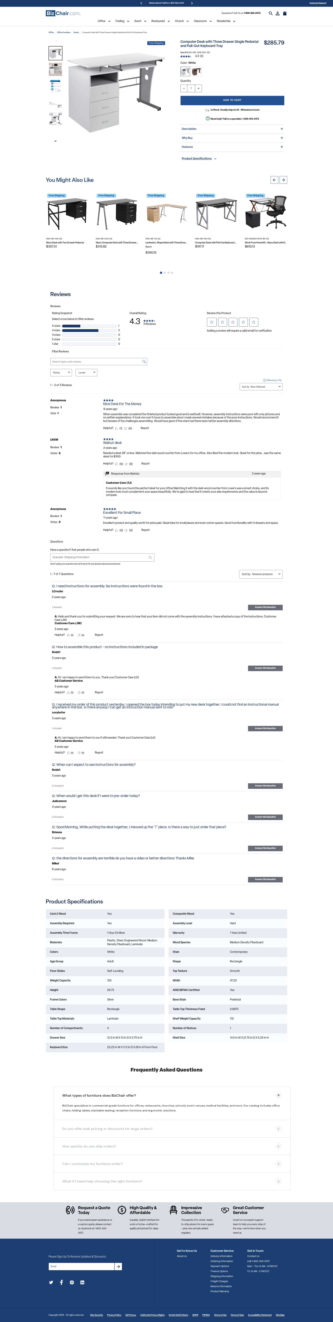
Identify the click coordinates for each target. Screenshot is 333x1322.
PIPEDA (206, 1315)
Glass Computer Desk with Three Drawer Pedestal (117, 243)
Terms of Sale (237, 1315)
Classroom (200, 21)
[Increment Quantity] (198, 88)
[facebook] (61, 1283)
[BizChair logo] (63, 13)
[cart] (284, 15)
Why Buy (187, 138)
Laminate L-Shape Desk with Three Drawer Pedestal (167, 243)
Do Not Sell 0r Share (178, 1315)
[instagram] (71, 1283)
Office (101, 21)
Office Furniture (63, 33)
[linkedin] (82, 1283)
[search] (271, 13)
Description (189, 129)
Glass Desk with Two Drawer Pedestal (65, 243)
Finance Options (219, 1271)
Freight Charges (219, 1281)
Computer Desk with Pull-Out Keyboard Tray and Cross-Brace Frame (216, 243)
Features (187, 147)
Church (179, 21)
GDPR (195, 1315)
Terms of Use (220, 1315)
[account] (278, 13)
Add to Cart (232, 100)
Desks (76, 33)
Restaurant (158, 21)
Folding (120, 21)
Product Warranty (220, 1291)
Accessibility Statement (260, 1315)
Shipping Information (222, 1276)
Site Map (280, 1315)
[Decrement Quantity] (183, 88)
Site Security (96, 1315)
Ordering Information (222, 1261)
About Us (182, 1256)
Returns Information (221, 1286)
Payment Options (220, 1266)
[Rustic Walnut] (197, 71)
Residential (223, 21)
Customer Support (318, 3)
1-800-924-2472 (252, 13)
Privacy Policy (114, 1315)
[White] (185, 71)
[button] (55, 53)
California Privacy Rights (152, 1315)
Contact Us (253, 1256)
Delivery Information (221, 1256)
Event (137, 21)
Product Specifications (197, 158)
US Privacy (130, 1315)
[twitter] (51, 1283)
